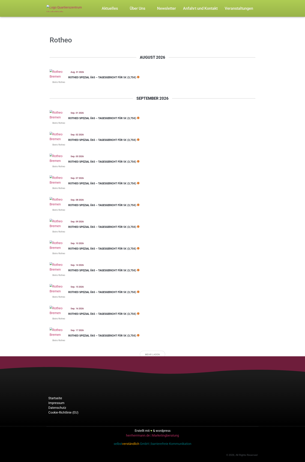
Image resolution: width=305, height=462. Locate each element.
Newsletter (166, 8)
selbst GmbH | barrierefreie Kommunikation (152, 444)
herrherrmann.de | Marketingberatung (152, 435)
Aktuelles (110, 8)
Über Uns (137, 8)
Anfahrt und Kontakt (200, 8)
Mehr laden (152, 354)
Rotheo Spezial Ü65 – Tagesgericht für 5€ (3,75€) (102, 77)
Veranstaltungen (239, 8)
